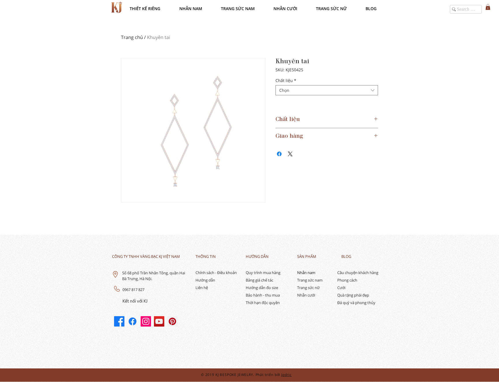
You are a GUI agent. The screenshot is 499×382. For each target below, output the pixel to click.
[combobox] (326, 90)
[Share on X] (290, 153)
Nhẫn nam (306, 272)
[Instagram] (146, 321)
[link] (487, 7)
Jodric (286, 374)
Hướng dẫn (205, 280)
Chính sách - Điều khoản (216, 272)
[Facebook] (119, 321)
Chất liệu (285, 80)
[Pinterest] (172, 321)
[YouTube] (159, 321)
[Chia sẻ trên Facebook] (279, 153)
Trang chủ (132, 37)
